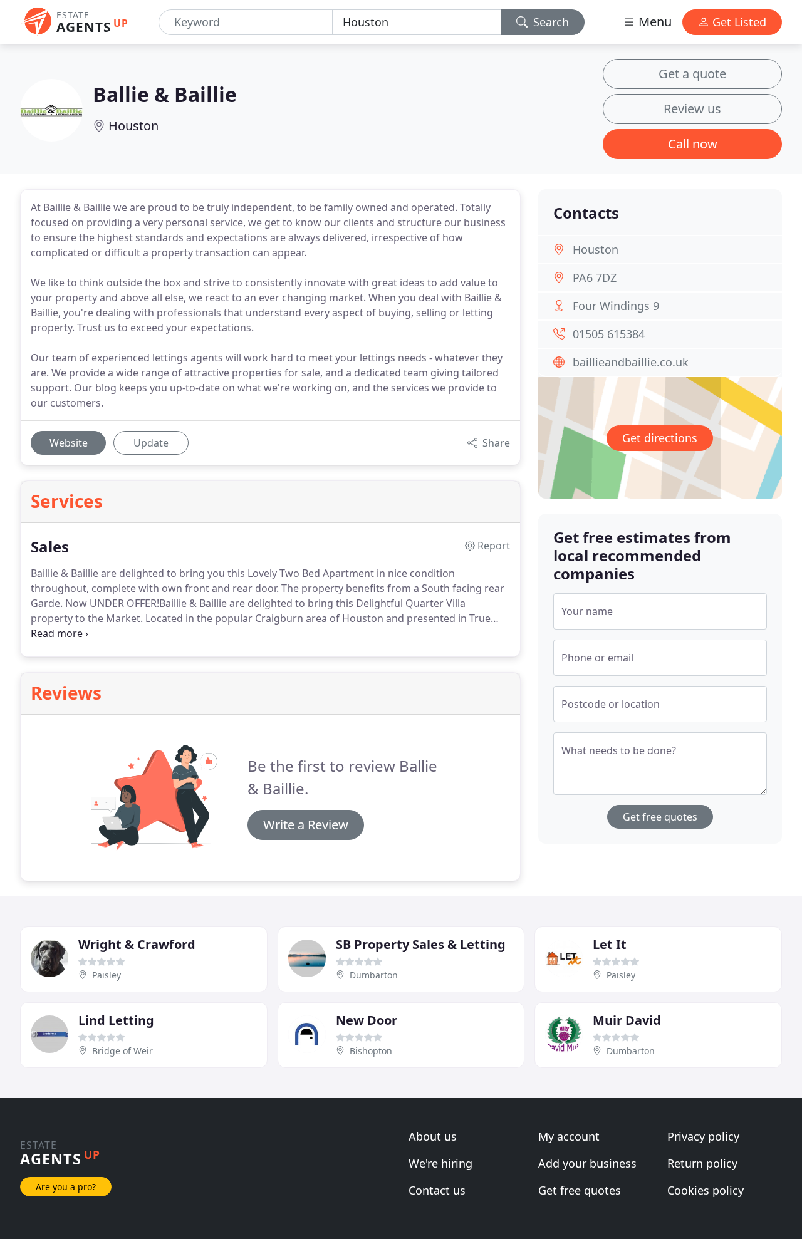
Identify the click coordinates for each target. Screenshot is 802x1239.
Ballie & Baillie (165, 94)
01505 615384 (609, 333)
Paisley (106, 975)
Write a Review (305, 824)
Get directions (659, 437)
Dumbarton (374, 975)
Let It (610, 944)
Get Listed (737, 21)
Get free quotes (660, 817)
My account (569, 1136)
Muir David (627, 1020)
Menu (653, 21)
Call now (692, 143)
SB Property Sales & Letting (421, 944)
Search (549, 21)
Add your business (587, 1163)
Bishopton (371, 1051)
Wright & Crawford (136, 944)
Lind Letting (116, 1020)
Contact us (437, 1190)
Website (68, 443)
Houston (133, 125)
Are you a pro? (66, 1187)
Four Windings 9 (616, 305)
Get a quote (692, 73)
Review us (692, 108)
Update (151, 443)
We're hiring (440, 1163)
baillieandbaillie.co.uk (631, 362)
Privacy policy (703, 1136)
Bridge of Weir (122, 1051)
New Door (366, 1020)
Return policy (702, 1163)
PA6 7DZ (595, 277)
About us (433, 1136)
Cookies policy (705, 1190)
